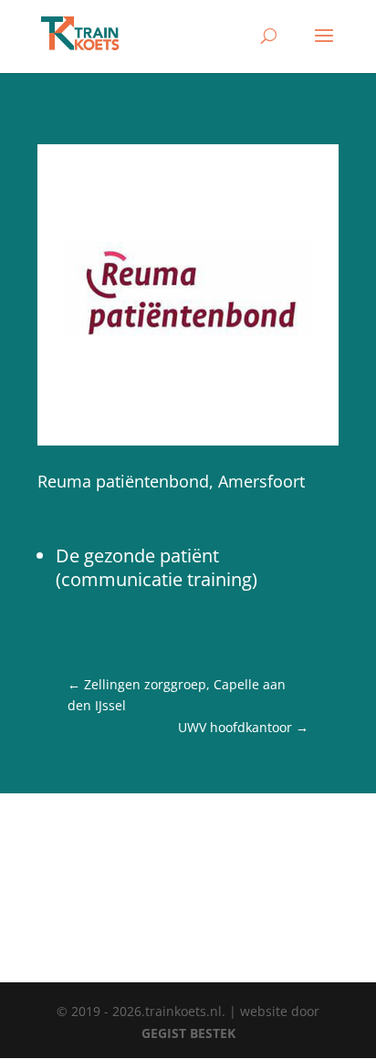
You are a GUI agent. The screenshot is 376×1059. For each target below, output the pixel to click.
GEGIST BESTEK (188, 1033)
